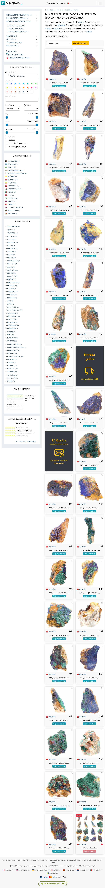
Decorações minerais (17, 18)
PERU (11, 195)
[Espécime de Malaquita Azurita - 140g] (90, 147)
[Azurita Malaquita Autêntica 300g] (90, 572)
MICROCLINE (13, 325)
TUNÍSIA (12, 204)
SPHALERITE (12, 369)
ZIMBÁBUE (12, 213)
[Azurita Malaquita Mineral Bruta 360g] (90, 742)
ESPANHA (12, 176)
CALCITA (11, 257)
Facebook (29, 866)
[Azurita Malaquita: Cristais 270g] (59, 615)
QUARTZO (12, 341)
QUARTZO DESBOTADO (16, 347)
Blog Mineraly (16, 866)
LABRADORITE (13, 316)
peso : (8, 122)
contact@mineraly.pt (69, 866)
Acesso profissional (74, 860)
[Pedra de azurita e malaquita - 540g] (59, 828)
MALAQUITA (12, 322)
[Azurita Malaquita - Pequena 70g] (59, 62)
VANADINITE (12, 378)
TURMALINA (12, 375)
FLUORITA (11, 288)
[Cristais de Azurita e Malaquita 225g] (59, 317)
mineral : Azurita (79, 43)
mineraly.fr (9, 870)
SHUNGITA (12, 365)
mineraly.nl (83, 870)
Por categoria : (10, 72)
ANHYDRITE (12, 242)
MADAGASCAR (14, 189)
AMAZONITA (12, 233)
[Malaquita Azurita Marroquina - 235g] (90, 487)
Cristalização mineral (18, 31)
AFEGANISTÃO (14, 161)
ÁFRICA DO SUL (14, 210)
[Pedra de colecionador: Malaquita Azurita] (90, 615)
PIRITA (10, 335)
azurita (52, 78)
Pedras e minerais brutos (19, 15)
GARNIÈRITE (12, 291)
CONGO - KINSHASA (15, 170)
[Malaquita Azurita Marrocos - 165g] (90, 190)
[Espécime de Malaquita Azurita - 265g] (59, 487)
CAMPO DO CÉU (13, 261)
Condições (6, 860)
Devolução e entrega (57, 860)
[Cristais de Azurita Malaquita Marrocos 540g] (90, 785)
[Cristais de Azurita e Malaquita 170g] (90, 232)
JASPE (10, 304)
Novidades (11, 51)
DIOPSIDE (11, 273)
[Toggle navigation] (100, 3)
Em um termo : (11, 96)
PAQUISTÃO (13, 198)
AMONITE (11, 239)
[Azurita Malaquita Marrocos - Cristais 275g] (59, 530)
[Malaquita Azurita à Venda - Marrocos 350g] (59, 700)
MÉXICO (12, 192)
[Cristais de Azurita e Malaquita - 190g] (90, 317)
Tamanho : (9, 129)
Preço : (8, 114)
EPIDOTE (11, 279)
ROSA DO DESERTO (15, 356)
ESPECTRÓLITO (13, 282)
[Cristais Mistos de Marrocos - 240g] (90, 445)
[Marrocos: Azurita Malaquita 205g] (59, 360)
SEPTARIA (11, 362)
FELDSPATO (12, 285)
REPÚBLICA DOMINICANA (17, 173)
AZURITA (11, 251)
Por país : (27, 105)
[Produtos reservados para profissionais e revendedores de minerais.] (102, 844)
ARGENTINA (13, 164)
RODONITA (12, 353)
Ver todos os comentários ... (27, 441)
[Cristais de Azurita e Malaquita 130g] (90, 105)
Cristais (59, 10)
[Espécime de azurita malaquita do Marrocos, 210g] (90, 275)
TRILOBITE (12, 372)
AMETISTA (12, 236)
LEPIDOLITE (12, 319)
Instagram (40, 866)
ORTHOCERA (12, 328)
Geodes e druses (15, 28)
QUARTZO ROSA (13, 350)
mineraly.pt (97, 870)
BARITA (11, 254)
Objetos (11, 36)
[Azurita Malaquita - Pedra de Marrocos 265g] (59, 572)
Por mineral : (10, 105)
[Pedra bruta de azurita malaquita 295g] (90, 530)
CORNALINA (12, 270)
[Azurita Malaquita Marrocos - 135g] (59, 147)
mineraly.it (56, 870)
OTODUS (11, 332)
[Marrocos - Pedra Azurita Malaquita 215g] (59, 402)
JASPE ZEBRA (13, 313)
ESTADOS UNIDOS (15, 207)
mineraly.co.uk (24, 870)
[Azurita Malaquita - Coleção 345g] (90, 700)
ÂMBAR (11, 381)
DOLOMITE (12, 276)
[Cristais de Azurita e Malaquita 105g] (90, 62)
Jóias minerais (14, 42)
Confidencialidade (29, 860)
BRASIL (12, 167)
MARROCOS (13, 186)
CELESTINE (12, 264)
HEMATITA (12, 298)
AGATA (11, 230)
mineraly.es (69, 870)
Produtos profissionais (18, 58)
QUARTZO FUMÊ (14, 344)
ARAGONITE (12, 248)
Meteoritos (12, 46)
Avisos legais (17, 860)
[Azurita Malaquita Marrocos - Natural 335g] (90, 657)
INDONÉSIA (13, 179)
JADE (10, 301)
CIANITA (11, 267)
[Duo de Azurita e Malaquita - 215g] (90, 402)
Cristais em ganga (16, 26)
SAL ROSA (12, 359)
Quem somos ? (43, 860)
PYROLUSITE (12, 338)
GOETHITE (12, 294)
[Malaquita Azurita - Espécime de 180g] (59, 232)
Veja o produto (59, 86)
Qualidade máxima (15, 55)
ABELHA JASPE (13, 227)
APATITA (11, 245)
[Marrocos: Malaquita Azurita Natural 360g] (59, 742)
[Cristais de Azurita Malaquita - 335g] (59, 657)
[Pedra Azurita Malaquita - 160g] (59, 190)
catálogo (50, 10)
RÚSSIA (12, 201)
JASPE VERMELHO (14, 310)
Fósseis (11, 39)
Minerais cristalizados (18, 21)
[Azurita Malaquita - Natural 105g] (59, 105)
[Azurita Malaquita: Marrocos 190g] (59, 275)
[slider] (7, 117)
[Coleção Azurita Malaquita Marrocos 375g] (59, 785)
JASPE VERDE (13, 307)
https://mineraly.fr (89, 866)
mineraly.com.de (40, 870)
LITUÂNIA (12, 183)
